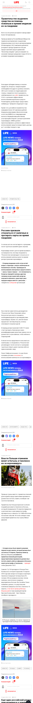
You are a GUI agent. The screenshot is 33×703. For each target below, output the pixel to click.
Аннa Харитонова (7, 663)
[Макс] (6, 208)
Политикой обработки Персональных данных (12, 7)
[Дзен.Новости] (2, 208)
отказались (17, 355)
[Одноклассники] (17, 208)
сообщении (12, 282)
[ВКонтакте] (13, 208)
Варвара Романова (7, 170)
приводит (27, 563)
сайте (17, 95)
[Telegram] (10, 208)
